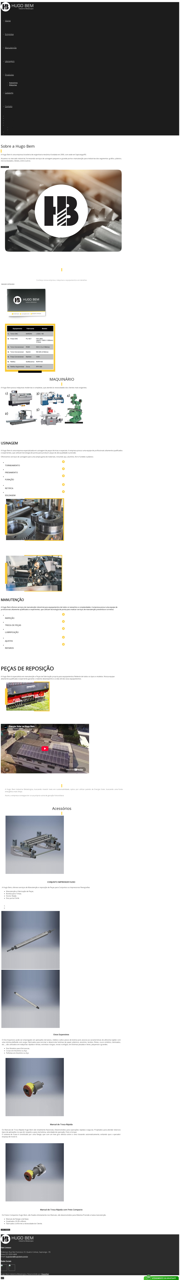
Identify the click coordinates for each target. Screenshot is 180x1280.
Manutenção (10, 120)
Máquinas (13, 130)
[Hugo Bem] (17, 11)
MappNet (45, 1274)
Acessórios (13, 127)
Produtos (8, 125)
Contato (8, 134)
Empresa (8, 118)
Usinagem (9, 123)
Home (7, 116)
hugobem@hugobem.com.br (17, 1256)
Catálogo (8, 132)
